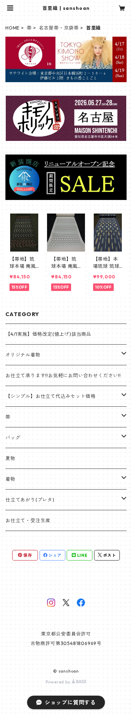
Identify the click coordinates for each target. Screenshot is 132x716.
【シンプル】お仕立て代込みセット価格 (50, 396)
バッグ (12, 438)
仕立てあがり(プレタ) (29, 500)
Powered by (59, 681)
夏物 (10, 458)
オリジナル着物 (23, 355)
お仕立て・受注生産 (27, 520)
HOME (12, 28)
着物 (10, 479)
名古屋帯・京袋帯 (59, 28)
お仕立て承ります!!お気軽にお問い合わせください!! (63, 375)
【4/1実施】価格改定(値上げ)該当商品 (48, 334)
